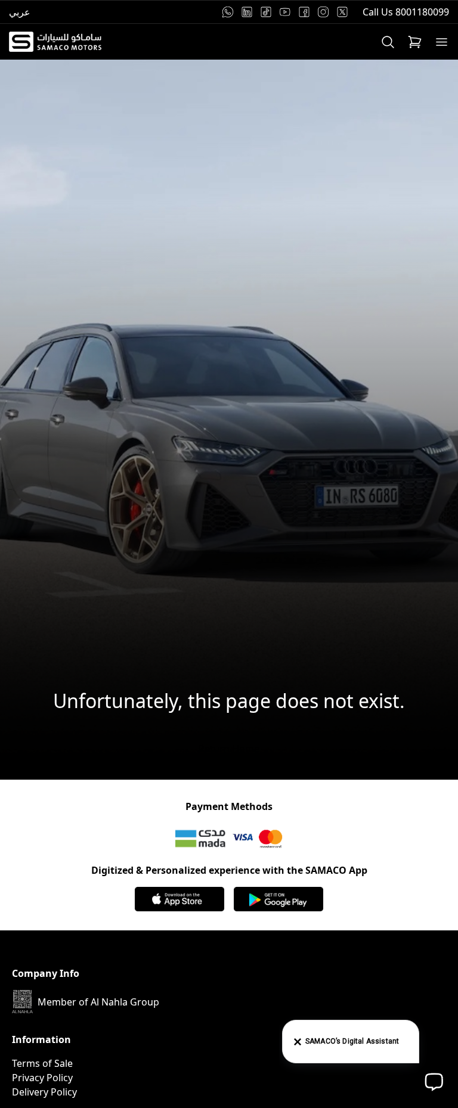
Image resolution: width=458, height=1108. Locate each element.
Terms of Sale (42, 1063)
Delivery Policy (44, 1091)
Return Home (229, 748)
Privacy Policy (42, 1077)
